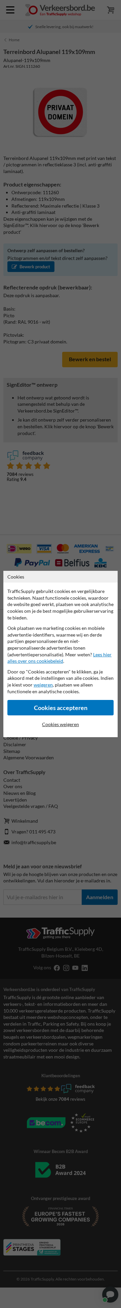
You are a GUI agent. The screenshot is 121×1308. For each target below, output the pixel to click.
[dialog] (60, 654)
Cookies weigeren (60, 724)
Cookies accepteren (60, 707)
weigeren (43, 685)
